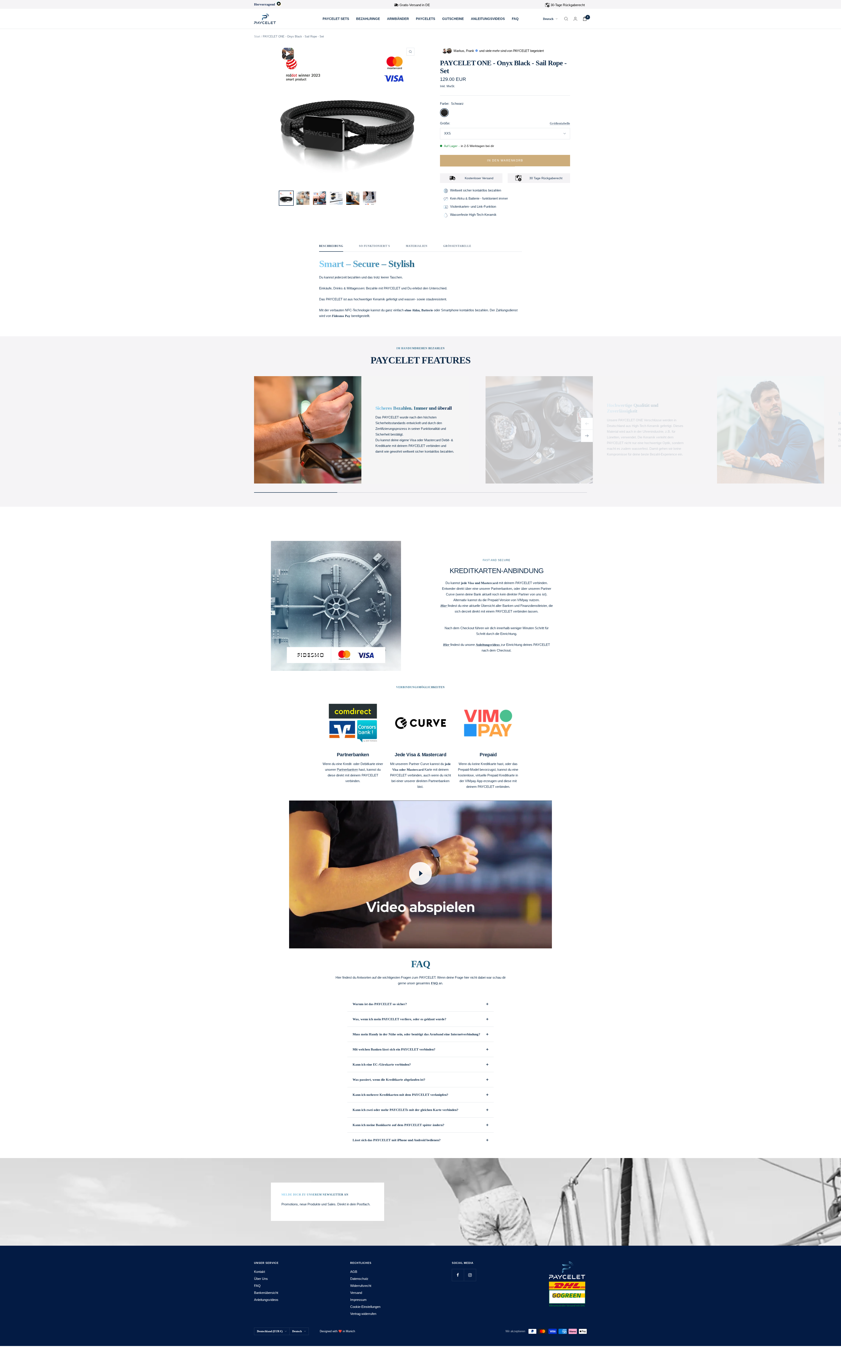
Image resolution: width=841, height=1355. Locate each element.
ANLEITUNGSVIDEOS (488, 19)
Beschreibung (331, 246)
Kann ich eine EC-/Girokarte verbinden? (382, 1064)
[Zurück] (587, 424)
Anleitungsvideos (266, 1300)
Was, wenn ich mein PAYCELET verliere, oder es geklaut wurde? (399, 1019)
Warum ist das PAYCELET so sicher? (380, 1004)
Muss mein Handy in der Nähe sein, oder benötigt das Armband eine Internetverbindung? (416, 1034)
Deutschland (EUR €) (270, 1331)
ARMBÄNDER (398, 19)
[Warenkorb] (585, 19)
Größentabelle (560, 123)
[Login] (575, 19)
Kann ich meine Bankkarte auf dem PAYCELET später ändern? (398, 1125)
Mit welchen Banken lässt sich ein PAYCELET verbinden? (394, 1049)
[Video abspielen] (420, 873)
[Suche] (566, 19)
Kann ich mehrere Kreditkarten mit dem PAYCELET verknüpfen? (400, 1094)
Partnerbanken (347, 769)
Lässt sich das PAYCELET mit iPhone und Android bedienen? (397, 1140)
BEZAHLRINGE (368, 19)
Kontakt (259, 1272)
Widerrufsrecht (360, 1286)
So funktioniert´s (374, 246)
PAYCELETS (425, 19)
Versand (356, 1293)
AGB (353, 1272)
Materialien (417, 246)
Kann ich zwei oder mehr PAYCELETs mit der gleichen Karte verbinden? (405, 1110)
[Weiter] (587, 436)
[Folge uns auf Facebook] (458, 1275)
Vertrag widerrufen (363, 1314)
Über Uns (261, 1279)
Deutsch (548, 19)
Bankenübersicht (266, 1293)
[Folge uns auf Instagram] (470, 1275)
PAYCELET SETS (336, 19)
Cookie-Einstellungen (365, 1307)
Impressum (358, 1300)
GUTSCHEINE (453, 19)
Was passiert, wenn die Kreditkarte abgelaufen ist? (389, 1079)
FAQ (515, 19)
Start (257, 36)
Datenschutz (359, 1279)
